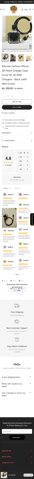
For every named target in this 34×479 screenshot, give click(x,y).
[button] (24, 153)
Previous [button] (4, 35)
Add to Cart (28, 475)
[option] (17, 34)
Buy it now (17, 107)
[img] (8, 162)
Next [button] (30, 35)
